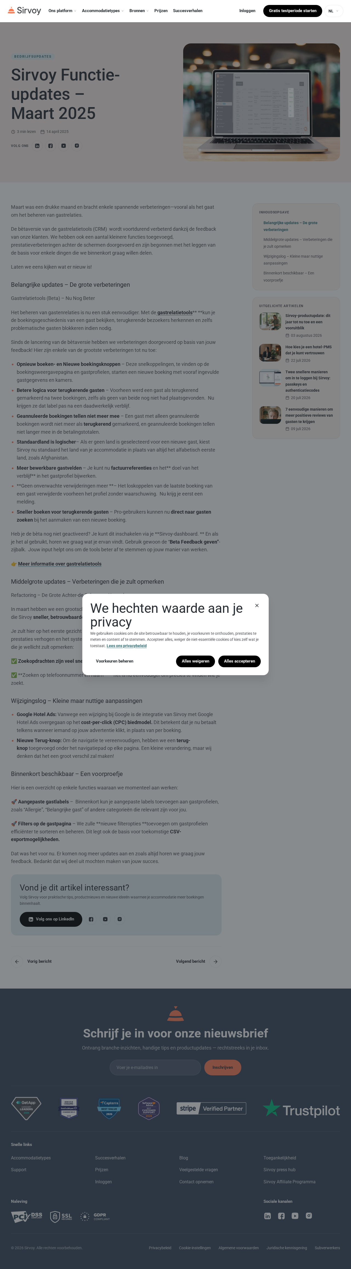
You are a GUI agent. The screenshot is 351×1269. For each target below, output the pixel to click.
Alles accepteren (239, 661)
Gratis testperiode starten (292, 10)
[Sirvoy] (24, 11)
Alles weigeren (195, 661)
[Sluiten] (257, 605)
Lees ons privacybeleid (127, 646)
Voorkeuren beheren (114, 661)
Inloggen (247, 10)
